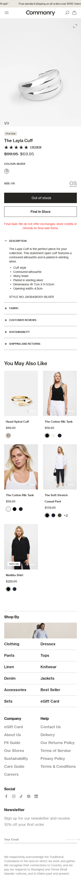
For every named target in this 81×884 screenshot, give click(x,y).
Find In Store (40, 212)
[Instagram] (14, 796)
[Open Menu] (6, 12)
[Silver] (6, 171)
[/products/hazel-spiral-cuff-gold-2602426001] (21, 393)
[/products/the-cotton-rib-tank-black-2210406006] (60, 393)
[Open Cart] (74, 12)
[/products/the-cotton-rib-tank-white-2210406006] (21, 466)
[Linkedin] (36, 796)
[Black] (47, 435)
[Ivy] (59, 515)
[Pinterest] (29, 796)
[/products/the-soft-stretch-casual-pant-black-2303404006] (60, 466)
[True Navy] (14, 589)
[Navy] (59, 435)
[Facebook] (6, 796)
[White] (53, 435)
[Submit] (72, 839)
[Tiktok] (21, 796)
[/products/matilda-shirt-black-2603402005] (21, 546)
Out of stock (41, 198)
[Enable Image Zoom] (75, 25)
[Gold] (8, 435)
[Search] (67, 12)
